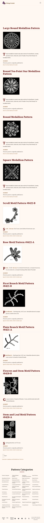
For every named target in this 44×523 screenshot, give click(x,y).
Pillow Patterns (5, 496)
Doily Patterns (4, 486)
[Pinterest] (15, 518)
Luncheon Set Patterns (16, 493)
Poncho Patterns (35, 496)
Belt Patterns (24, 480)
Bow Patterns (34, 480)
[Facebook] (22, 518)
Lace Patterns (4, 493)
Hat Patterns (4, 492)
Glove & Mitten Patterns (16, 489)
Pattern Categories (5, 475)
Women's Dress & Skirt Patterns (6, 507)
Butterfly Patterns (5, 481)
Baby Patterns (14, 478)
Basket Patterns (35, 478)
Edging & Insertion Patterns (25, 487)
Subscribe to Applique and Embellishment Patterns (12, 459)
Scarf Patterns (4, 502)
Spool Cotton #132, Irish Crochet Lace (12, 236)
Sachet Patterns (35, 499)
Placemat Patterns (25, 496)
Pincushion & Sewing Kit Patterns (16, 497)
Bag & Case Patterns (26, 478)
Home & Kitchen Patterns (16, 492)
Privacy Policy (12, 518)
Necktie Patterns (35, 493)
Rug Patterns (24, 499)
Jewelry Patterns (35, 492)
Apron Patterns (35, 475)
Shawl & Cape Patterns (16, 502)
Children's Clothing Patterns (25, 482)
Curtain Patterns (35, 484)
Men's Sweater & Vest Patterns (26, 494)
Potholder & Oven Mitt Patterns (6, 500)
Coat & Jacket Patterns (16, 484)
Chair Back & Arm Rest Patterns (16, 482)
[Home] (8, 2)
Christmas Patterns (35, 481)
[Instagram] (25, 518)
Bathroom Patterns (5, 480)
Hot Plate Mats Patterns (26, 492)
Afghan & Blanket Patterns (15, 476)
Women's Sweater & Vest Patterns (16, 507)
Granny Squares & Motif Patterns (26, 490)
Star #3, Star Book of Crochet (10, 65)
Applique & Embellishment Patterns (26, 476)
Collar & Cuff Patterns (26, 484)
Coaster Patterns (5, 484)
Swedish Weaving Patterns (35, 503)
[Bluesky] (18, 518)
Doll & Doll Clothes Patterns (15, 487)
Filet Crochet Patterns (36, 486)
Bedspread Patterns (15, 480)
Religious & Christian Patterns (16, 500)
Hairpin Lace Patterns (36, 489)
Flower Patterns (5, 489)
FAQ (7, 517)
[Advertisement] (22, 14)
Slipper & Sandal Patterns (27, 502)
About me (3, 518)
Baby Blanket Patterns (6, 478)
